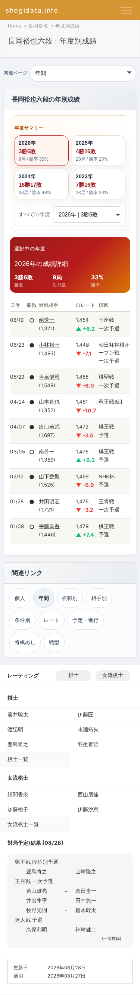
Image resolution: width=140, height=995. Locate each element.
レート (51, 620)
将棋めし (25, 642)
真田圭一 (85, 891)
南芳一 (47, 320)
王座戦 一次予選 (34, 881)
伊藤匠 (85, 714)
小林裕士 (49, 345)
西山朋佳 (88, 794)
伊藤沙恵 (88, 809)
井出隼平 (36, 900)
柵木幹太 (85, 910)
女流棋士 (112, 675)
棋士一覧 (17, 759)
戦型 (54, 642)
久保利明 (36, 929)
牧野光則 (36, 910)
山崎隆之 (85, 871)
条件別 (22, 620)
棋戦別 (70, 598)
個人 (20, 598)
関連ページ (15, 73)
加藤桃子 (17, 809)
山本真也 (49, 402)
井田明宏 (49, 501)
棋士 (73, 675)
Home (14, 26)
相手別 (99, 598)
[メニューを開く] (126, 10)
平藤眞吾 (49, 526)
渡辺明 (15, 729)
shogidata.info (32, 10)
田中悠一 (85, 900)
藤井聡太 (17, 714)
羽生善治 (88, 744)
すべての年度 (34, 214)
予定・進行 (85, 620)
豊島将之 (17, 744)
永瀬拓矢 (88, 729)
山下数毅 (49, 476)
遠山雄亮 (36, 891)
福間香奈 (17, 794)
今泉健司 (49, 377)
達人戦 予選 (29, 920)
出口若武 (49, 427)
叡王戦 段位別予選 (36, 861)
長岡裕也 (38, 26)
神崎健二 (85, 929)
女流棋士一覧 (23, 824)
